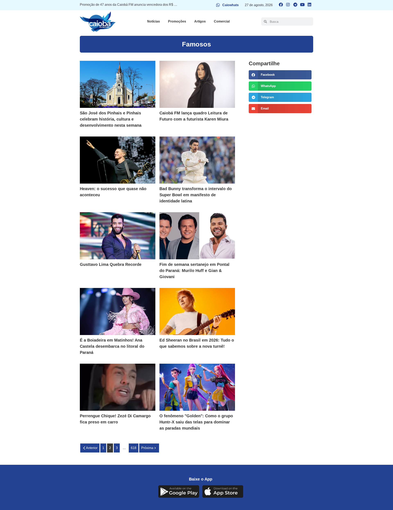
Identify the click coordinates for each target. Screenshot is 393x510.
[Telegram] (295, 5)
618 (133, 448)
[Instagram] (288, 5)
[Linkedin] (309, 5)
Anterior (91, 448)
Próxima (147, 448)
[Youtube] (302, 5)
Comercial (222, 21)
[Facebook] (281, 5)
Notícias (153, 21)
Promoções (177, 21)
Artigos (200, 21)
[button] (280, 74)
